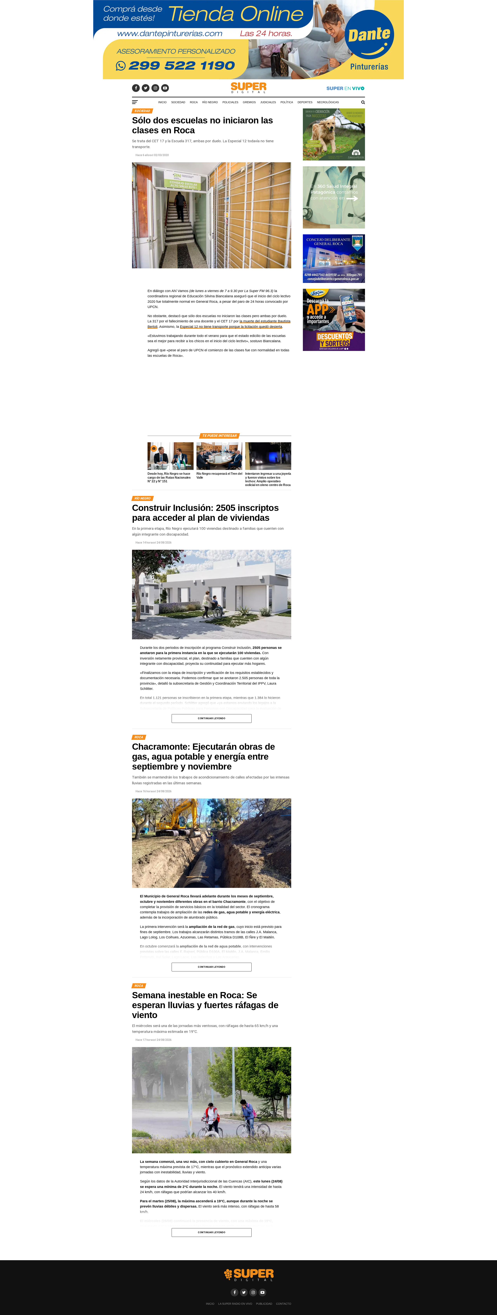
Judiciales (268, 102)
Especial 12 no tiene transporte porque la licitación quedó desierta (231, 327)
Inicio (162, 102)
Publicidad (264, 1303)
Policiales (230, 102)
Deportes (305, 102)
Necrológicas (328, 102)
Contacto (283, 1303)
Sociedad (178, 102)
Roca (194, 102)
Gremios (249, 102)
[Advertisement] (219, 400)
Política (287, 102)
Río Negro (210, 102)
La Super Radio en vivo (235, 1303)
